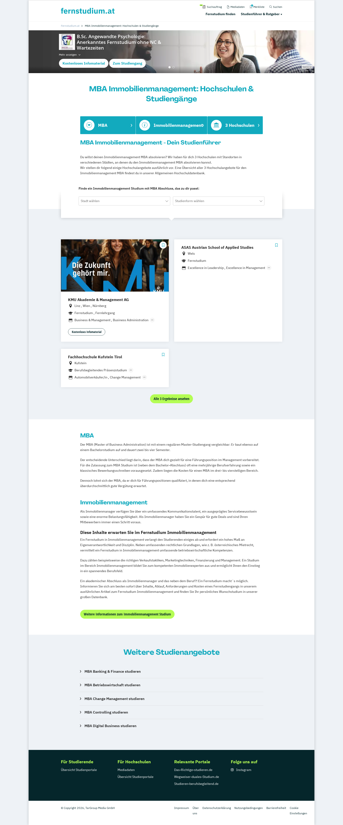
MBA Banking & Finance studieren (112, 671)
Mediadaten (126, 770)
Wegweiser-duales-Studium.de (196, 777)
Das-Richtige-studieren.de (193, 770)
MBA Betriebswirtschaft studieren (112, 685)
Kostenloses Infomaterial (84, 63)
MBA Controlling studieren (106, 712)
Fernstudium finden (220, 14)
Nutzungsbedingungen (248, 808)
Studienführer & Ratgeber (260, 14)
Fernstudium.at (70, 25)
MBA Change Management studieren (114, 698)
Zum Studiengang (127, 63)
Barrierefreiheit (276, 808)
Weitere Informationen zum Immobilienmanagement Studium (127, 614)
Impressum (181, 808)
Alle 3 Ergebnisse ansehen (171, 398)
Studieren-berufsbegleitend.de (196, 784)
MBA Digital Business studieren (110, 725)
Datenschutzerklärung (216, 808)
